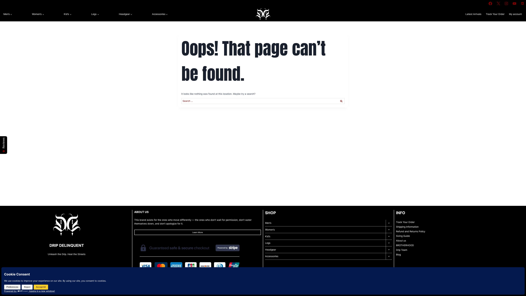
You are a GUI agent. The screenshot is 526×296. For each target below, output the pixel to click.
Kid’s (267, 236)
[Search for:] (263, 101)
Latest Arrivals (473, 14)
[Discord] (522, 3)
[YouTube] (514, 3)
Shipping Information (407, 226)
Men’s (268, 223)
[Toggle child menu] (389, 223)
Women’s (270, 229)
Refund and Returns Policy (410, 231)
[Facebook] (490, 3)
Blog (398, 254)
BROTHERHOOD (405, 245)
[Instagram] (506, 3)
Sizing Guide (403, 236)
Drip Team (401, 250)
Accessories (271, 256)
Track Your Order (495, 14)
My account (515, 14)
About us (401, 240)
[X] (498, 3)
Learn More (197, 232)
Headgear (270, 249)
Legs (267, 243)
